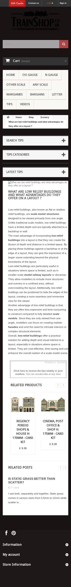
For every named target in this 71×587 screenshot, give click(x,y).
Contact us (33, 3)
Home (10, 75)
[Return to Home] (8, 117)
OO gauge (30, 75)
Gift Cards (17, 3)
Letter (57, 94)
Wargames (14, 94)
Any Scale (40, 85)
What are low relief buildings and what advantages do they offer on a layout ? (36, 124)
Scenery (44, 117)
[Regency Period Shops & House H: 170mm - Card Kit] (23, 404)
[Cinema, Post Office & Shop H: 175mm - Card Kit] (53, 404)
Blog (31, 117)
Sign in (63, 3)
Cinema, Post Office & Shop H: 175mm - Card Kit (53, 429)
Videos (25, 104)
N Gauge (51, 75)
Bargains (37, 94)
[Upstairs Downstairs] (35, 20)
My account (11, 554)
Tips (9, 104)
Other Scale (15, 85)
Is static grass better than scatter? (31, 480)
